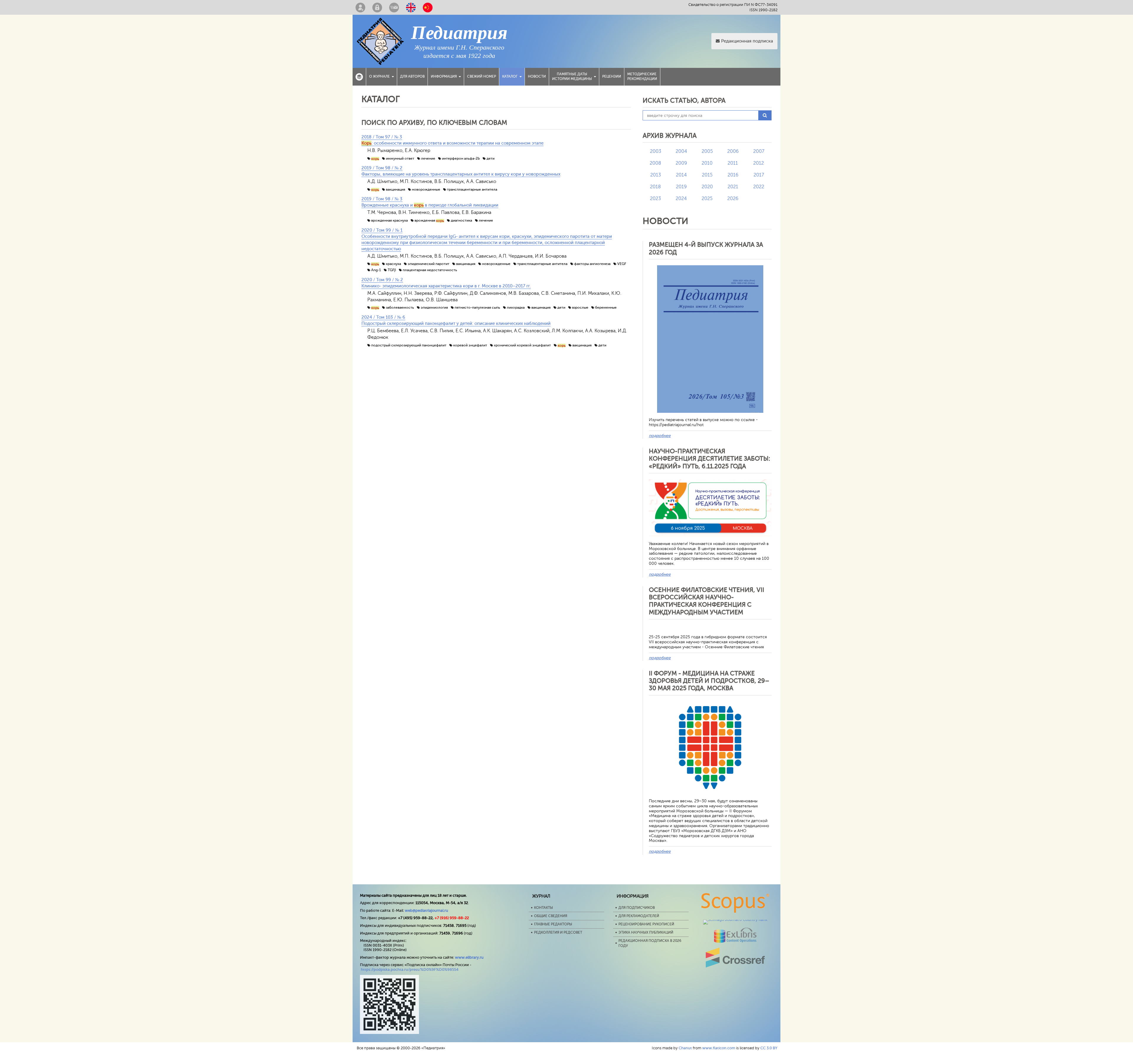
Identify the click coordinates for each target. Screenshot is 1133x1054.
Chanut (685, 1048)
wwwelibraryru (469, 957)
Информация (444, 76)
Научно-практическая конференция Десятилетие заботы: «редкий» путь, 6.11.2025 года (709, 458)
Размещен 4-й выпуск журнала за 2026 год (706, 248)
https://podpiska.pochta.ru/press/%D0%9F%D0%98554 (410, 969)
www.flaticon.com (718, 1048)
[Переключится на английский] (411, 7)
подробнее (660, 435)
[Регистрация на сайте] (360, 7)
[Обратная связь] (394, 7)
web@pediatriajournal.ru (426, 910)
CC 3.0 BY (768, 1048)
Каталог (510, 76)
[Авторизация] (377, 7)
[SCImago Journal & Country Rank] (735, 919)
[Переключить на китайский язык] (427, 7)
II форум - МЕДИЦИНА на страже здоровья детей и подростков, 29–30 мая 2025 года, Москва (709, 681)
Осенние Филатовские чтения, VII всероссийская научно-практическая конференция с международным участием (706, 601)
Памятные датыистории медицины (572, 76)
